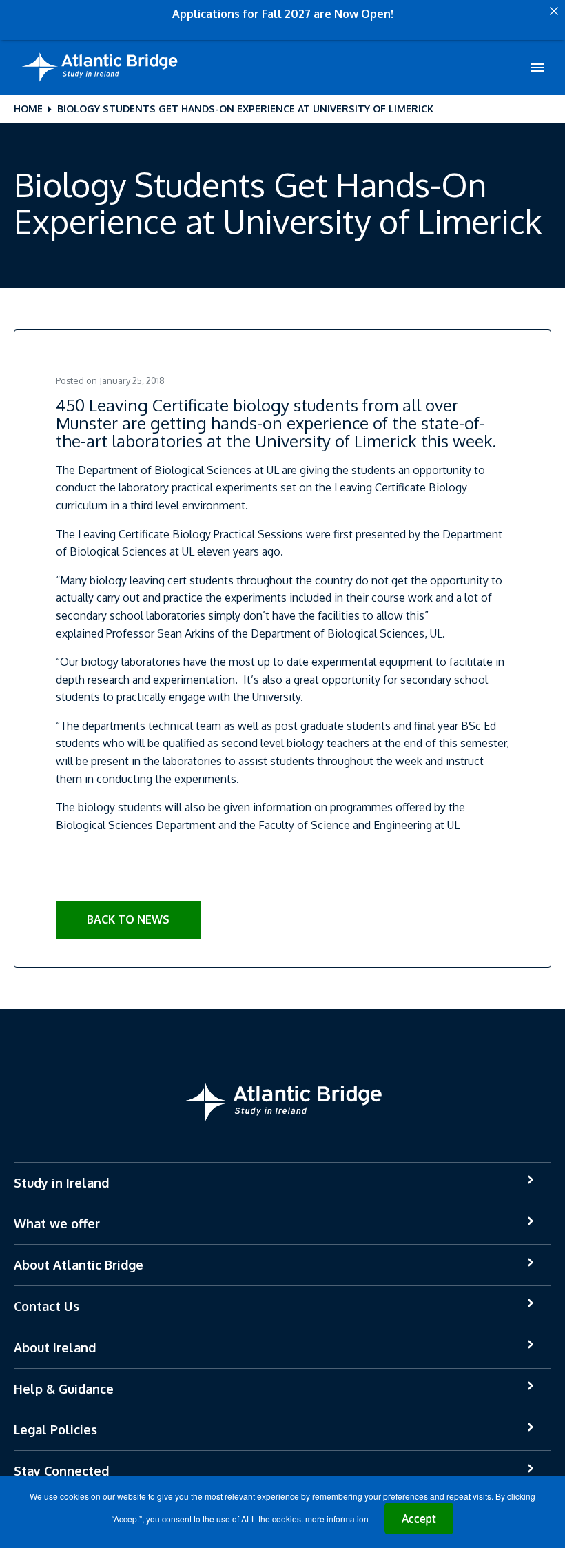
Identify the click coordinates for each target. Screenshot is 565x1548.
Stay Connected (61, 1470)
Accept (419, 1518)
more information (337, 1519)
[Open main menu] (537, 67)
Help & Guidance (64, 1388)
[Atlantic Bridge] (100, 67)
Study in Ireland (61, 1182)
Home (28, 108)
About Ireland (55, 1347)
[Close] (554, 11)
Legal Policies (55, 1429)
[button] (128, 920)
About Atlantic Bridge (78, 1264)
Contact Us (46, 1306)
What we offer (57, 1223)
